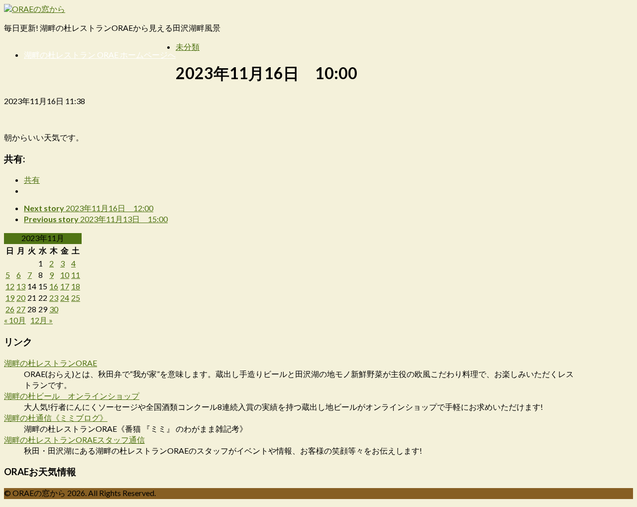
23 (53, 297)
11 (75, 274)
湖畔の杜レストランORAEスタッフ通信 (74, 439)
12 (9, 286)
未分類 (188, 46)
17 (64, 286)
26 (9, 309)
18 (75, 286)
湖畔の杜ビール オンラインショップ (71, 395)
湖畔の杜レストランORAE (50, 363)
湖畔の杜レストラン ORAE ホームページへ (100, 54)
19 (9, 297)
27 (20, 309)
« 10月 (15, 320)
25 (75, 297)
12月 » (41, 320)
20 (20, 297)
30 (53, 309)
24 (64, 297)
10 (64, 274)
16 (53, 286)
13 (20, 286)
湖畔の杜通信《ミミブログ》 (55, 417)
